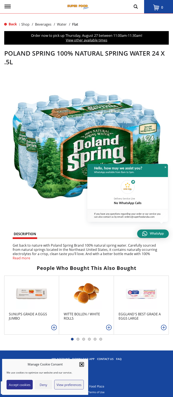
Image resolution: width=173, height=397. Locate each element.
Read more (21, 258)
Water (62, 24)
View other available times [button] (86, 40)
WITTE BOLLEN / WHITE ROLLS (82, 316)
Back (12, 24)
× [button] (165, 167)
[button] (82, 364)
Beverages (43, 24)
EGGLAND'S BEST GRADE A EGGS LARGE (140, 316)
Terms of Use (96, 392)
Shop (25, 24)
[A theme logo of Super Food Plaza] (78, 6)
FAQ (119, 359)
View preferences (69, 385)
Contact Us (105, 359)
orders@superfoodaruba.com (139, 217)
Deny (43, 385)
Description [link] (25, 234)
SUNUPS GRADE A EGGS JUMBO (28, 316)
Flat (75, 24)
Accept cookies (19, 385)
